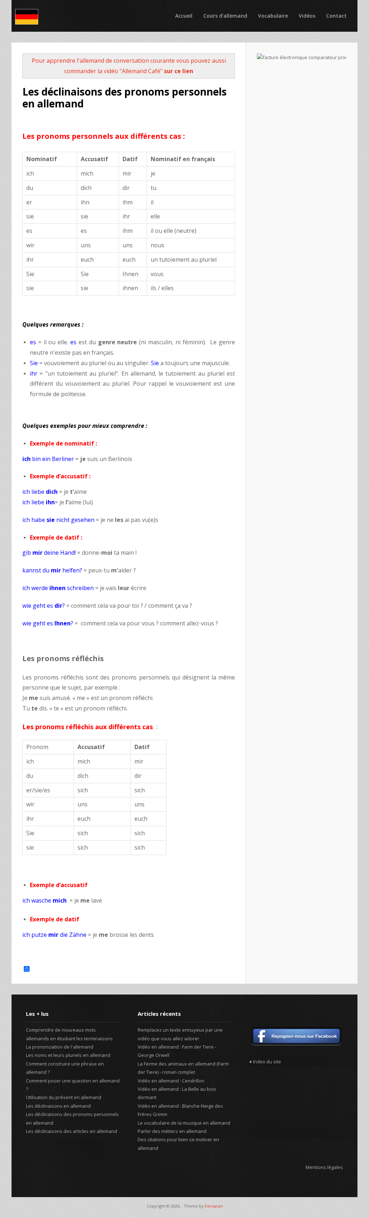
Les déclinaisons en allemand (58, 1106)
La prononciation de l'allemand (59, 1047)
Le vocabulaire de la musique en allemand (184, 1123)
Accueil (183, 15)
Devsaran (214, 1206)
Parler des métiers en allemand (172, 1131)
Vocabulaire (273, 15)
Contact (336, 15)
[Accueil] (26, 17)
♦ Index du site (265, 1061)
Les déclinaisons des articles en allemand (71, 1131)
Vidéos (307, 15)
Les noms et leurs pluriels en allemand (68, 1055)
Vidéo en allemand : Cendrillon (171, 1080)
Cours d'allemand (225, 15)
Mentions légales (324, 1167)
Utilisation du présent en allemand (63, 1097)
